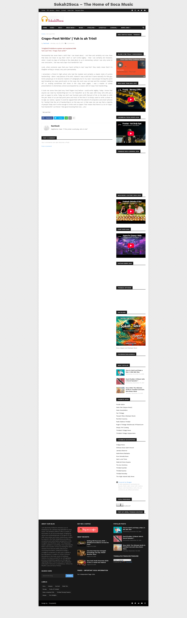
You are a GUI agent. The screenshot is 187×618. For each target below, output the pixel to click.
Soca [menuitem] (60, 27)
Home (43, 10)
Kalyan (44, 595)
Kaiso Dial (71, 10)
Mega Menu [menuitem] (70, 27)
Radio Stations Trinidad (123, 421)
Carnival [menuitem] (113, 27)
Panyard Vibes (79, 10)
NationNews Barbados (123, 453)
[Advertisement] (110, 19)
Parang (44, 589)
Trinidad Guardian (121, 468)
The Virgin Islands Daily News (125, 476)
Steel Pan (65, 586)
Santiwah (55, 126)
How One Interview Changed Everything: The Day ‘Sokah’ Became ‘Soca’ (96, 552)
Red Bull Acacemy (121, 419)
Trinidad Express (121, 471)
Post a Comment (46, 146)
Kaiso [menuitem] (52, 27)
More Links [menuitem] (125, 27)
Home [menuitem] (45, 27)
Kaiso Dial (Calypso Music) (124, 407)
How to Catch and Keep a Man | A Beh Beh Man (134, 371)
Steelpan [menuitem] (90, 27)
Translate (129, 562)
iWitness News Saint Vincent (125, 447)
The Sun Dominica (121, 465)
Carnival (57, 586)
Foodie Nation (120, 404)
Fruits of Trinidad (54, 589)
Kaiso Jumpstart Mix (48, 592)
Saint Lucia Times (121, 459)
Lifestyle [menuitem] (102, 27)
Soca (44, 586)
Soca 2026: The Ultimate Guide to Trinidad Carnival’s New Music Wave (135, 389)
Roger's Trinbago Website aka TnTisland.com (129, 424)
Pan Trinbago (120, 413)
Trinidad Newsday (121, 473)
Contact (63, 10)
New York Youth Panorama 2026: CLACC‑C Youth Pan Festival (98, 561)
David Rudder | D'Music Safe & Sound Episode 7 (135, 380)
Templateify (52, 603)
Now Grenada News (122, 456)
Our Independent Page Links (86, 574)
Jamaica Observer (121, 450)
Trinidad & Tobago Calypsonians (125, 433)
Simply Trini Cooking (122, 427)
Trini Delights (52, 595)
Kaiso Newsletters (121, 410)
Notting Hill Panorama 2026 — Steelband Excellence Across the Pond (98, 542)
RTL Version (50, 10)
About (58, 10)
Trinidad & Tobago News (123, 430)
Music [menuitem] (81, 27)
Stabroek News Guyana (123, 462)
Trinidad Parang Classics (64, 592)
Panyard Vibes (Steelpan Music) (125, 416)
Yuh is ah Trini (50, 34)
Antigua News (120, 445)
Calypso (50, 586)
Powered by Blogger (125, 482)
